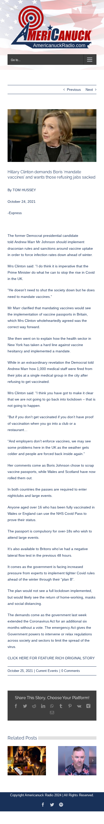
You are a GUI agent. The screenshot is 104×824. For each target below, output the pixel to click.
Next (89, 87)
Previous (74, 87)
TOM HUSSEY (24, 187)
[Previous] (11, 757)
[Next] (92, 757)
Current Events (47, 668)
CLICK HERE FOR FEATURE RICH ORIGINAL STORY (51, 655)
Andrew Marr (24, 239)
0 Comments (70, 668)
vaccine (75, 245)
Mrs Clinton (17, 263)
